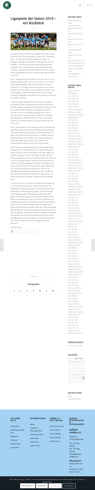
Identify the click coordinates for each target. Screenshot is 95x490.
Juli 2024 (71, 149)
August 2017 (73, 314)
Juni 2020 (71, 251)
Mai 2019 (71, 283)
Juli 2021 (71, 227)
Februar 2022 (73, 208)
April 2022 (72, 205)
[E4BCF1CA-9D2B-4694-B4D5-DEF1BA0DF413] (34, 41)
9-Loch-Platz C (55, 430)
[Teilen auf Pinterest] (33, 291)
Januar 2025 (72, 133)
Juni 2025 (71, 123)
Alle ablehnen (55, 486)
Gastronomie (55, 441)
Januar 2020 (72, 264)
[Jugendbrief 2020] (2, 245)
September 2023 (74, 168)
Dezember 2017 (74, 306)
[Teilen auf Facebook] (14, 291)
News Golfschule (74, 60)
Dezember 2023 (74, 160)
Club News (72, 26)
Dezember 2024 (74, 136)
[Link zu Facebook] (88, 5)
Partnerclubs (16, 444)
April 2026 (72, 101)
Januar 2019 (72, 290)
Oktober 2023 (73, 165)
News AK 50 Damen (75, 34)
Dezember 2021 (74, 213)
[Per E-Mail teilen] (53, 291)
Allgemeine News (74, 20)
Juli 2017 (71, 317)
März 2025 (72, 131)
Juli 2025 (71, 120)
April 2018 (72, 298)
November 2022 (74, 187)
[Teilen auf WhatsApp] (27, 291)
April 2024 (72, 157)
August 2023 (73, 171)
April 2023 (72, 181)
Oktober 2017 (73, 309)
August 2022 (73, 195)
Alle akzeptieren (27, 486)
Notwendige (42, 486)
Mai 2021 (71, 232)
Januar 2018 (72, 304)
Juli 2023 (71, 173)
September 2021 (74, 221)
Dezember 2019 (74, 266)
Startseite (71, 76)
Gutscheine (15, 447)
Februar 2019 (73, 288)
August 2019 (73, 274)
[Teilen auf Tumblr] (46, 291)
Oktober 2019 (73, 269)
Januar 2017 (72, 330)
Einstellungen (69, 486)
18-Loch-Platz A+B (56, 426)
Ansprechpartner (36, 434)
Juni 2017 (71, 320)
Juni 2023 (71, 176)
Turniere (14, 440)
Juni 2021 (71, 229)
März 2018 (72, 301)
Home (32, 424)
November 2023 (74, 163)
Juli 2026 (71, 93)
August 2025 (73, 117)
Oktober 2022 (73, 189)
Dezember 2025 (74, 109)
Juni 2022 (71, 200)
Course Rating (55, 434)
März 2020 (72, 259)
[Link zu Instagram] (91, 5)
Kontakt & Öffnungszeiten (36, 429)
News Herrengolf (74, 63)
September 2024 (74, 144)
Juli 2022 (71, 197)
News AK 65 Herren (75, 44)
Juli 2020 (71, 248)
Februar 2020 (73, 261)
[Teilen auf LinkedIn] (40, 291)
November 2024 (74, 139)
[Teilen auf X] (20, 291)
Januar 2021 (72, 237)
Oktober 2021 (73, 218)
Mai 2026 (71, 99)
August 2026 (73, 91)
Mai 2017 (71, 322)
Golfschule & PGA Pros (17, 431)
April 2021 (72, 235)
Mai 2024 (71, 155)
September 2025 (74, 115)
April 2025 (72, 128)
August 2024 (73, 147)
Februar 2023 (73, 184)
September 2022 (74, 192)
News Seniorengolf (75, 68)
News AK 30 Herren (75, 28)
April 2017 (72, 325)
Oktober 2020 (73, 240)
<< (70, 358)
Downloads (34, 438)
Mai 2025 (71, 125)
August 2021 (73, 224)
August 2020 (73, 245)
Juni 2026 (71, 96)
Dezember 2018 (74, 293)
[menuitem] (80, 5)
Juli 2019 (71, 277)
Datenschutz (35, 445)
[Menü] (80, 5)
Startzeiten (15, 426)
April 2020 (72, 256)
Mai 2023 (71, 179)
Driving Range (55, 437)
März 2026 (72, 104)
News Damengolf (74, 50)
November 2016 (74, 333)
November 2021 (74, 216)
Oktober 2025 (73, 112)
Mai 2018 (71, 296)
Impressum (34, 442)
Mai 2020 (71, 253)
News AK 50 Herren (75, 39)
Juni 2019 (71, 280)
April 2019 (72, 285)
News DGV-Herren (75, 55)
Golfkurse (14, 436)
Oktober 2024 (73, 141)
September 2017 (74, 312)
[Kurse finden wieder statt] (93, 245)
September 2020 (74, 242)
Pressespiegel (73, 74)
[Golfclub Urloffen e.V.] (7, 5)
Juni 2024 (71, 152)
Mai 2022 (71, 203)
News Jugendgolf (74, 66)
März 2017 (72, 328)
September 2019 (74, 272)
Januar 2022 (72, 211)
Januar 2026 (72, 107)
